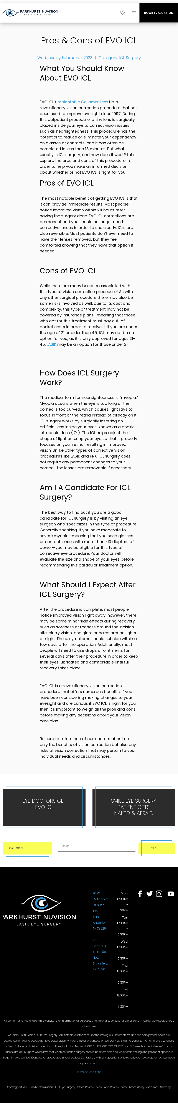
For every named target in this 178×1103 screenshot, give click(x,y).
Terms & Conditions (89, 1072)
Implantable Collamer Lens (82, 102)
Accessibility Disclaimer (143, 1087)
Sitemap (165, 1087)
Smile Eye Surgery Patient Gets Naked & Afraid (133, 807)
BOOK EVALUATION (158, 13)
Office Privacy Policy (89, 1087)
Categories (17, 848)
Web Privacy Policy (115, 1087)
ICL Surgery (130, 57)
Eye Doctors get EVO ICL (44, 804)
